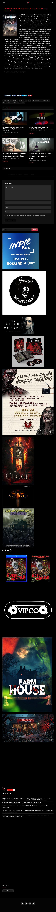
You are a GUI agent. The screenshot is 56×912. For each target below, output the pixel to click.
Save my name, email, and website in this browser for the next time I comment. (25, 215)
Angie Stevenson (7, 100)
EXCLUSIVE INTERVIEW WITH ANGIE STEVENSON (22, 174)
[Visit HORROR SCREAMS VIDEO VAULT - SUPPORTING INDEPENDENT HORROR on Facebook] (5, 550)
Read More (5, 135)
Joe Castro (15, 100)
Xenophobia (21, 102)
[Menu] (4, 2)
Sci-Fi (29, 100)
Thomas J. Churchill (7, 102)
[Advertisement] (28, 754)
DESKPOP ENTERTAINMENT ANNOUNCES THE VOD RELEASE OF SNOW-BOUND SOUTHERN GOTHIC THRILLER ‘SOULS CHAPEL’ (40, 156)
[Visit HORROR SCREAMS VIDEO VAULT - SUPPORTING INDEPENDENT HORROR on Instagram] (3, 550)
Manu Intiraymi (22, 100)
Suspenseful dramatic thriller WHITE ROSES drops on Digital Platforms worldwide (13, 128)
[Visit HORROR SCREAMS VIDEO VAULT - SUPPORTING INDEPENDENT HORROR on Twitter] (8, 550)
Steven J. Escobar (45, 100)
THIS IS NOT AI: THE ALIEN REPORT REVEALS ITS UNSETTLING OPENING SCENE (21, 802)
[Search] (52, 2)
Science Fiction (35, 100)
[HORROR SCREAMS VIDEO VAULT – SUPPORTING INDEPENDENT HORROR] (28, 2)
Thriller (15, 102)
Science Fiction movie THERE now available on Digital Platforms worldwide (41, 128)
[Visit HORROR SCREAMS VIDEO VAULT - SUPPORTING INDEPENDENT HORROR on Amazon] (11, 550)
